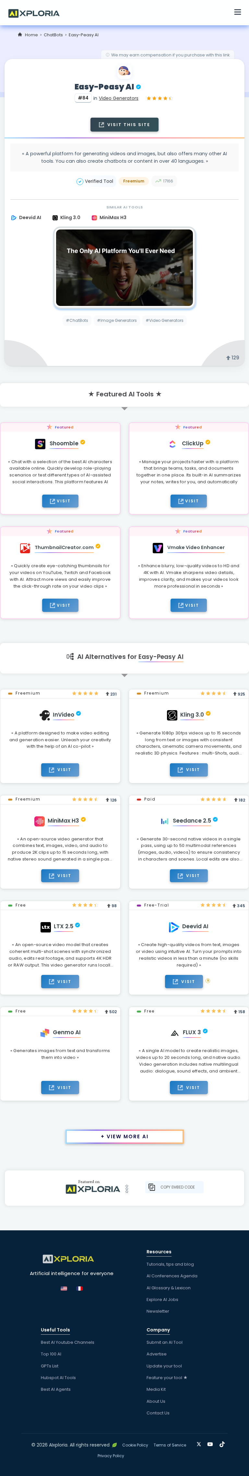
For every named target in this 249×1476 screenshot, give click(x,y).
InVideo (63, 715)
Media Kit (156, 1389)
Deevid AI (30, 217)
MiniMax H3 (113, 217)
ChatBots (53, 35)
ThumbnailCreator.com (64, 547)
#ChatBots (77, 320)
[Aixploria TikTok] (223, 1443)
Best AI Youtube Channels (67, 1342)
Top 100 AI (51, 1354)
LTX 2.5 (63, 926)
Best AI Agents (56, 1389)
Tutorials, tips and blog (170, 1264)
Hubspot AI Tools (58, 1378)
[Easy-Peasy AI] (124, 268)
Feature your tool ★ (167, 1378)
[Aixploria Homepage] (37, 12)
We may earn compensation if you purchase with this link (170, 55)
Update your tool (164, 1366)
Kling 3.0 (70, 217)
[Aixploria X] (200, 1442)
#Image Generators (117, 320)
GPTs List (49, 1366)
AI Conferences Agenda (172, 1276)
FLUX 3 (192, 1032)
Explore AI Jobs (162, 1299)
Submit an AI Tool (165, 1342)
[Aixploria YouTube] (211, 1443)
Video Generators (118, 98)
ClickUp (193, 443)
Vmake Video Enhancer (196, 547)
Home (31, 35)
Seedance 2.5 (192, 821)
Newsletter (158, 1311)
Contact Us (158, 1413)
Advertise (157, 1354)
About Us (156, 1401)
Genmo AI (67, 1032)
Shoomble (64, 443)
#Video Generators (165, 320)
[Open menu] (237, 13)
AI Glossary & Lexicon (169, 1288)
